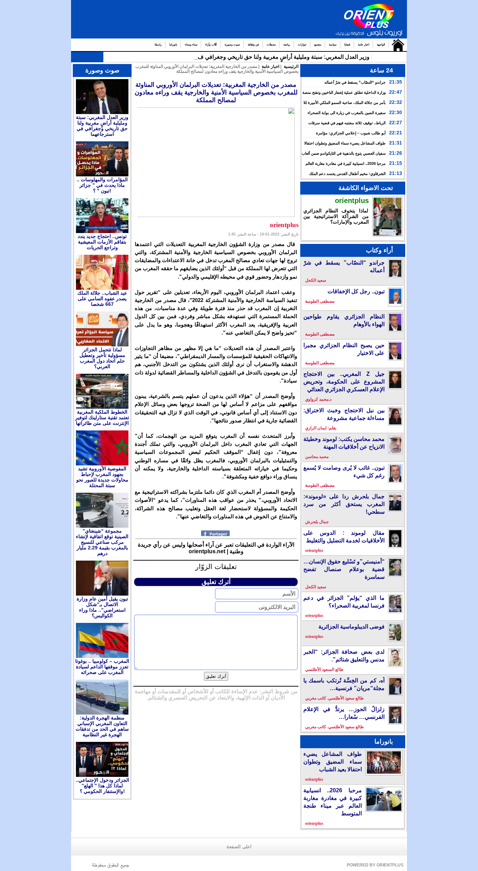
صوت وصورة (232, 44)
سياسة (333, 44)
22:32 (395, 102)
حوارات (302, 44)
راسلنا (158, 44)
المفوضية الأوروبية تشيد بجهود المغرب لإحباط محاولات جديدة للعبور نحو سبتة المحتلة (102, 477)
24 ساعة (381, 70)
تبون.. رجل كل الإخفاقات (356, 291)
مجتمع (317, 44)
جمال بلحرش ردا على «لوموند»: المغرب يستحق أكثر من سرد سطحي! (344, 504)
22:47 (395, 92)
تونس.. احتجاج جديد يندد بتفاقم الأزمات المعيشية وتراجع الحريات (102, 241)
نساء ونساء (191, 44)
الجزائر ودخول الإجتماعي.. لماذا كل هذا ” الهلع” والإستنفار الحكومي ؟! (102, 785)
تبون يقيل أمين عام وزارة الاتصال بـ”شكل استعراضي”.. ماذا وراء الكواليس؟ (102, 607)
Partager (216, 533)
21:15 (395, 163)
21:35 (395, 82)
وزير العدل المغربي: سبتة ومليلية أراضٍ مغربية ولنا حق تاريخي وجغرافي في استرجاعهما (269, 57)
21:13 (395, 173)
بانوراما (173, 44)
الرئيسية (396, 44)
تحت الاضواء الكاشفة (365, 187)
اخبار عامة (363, 44)
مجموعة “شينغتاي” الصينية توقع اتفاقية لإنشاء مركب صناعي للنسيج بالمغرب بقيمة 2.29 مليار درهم (102, 542)
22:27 (395, 122)
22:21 (395, 132)
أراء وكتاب (379, 250)
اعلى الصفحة (239, 846)
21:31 (395, 143)
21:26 (395, 153)
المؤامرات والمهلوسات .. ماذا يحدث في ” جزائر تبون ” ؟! (102, 185)
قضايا (347, 44)
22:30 (395, 112)
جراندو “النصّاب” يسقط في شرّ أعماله (355, 82)
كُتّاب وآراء (211, 44)
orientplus (352, 200)
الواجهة (381, 44)
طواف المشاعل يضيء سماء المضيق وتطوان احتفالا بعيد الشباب (332, 761)
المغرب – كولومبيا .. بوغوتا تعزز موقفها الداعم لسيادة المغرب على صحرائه (102, 666)
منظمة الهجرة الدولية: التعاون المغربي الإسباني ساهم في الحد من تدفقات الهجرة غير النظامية (102, 726)
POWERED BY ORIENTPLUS (375, 865)
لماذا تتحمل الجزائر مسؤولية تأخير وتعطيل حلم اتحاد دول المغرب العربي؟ (102, 358)
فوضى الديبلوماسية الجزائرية (351, 627)
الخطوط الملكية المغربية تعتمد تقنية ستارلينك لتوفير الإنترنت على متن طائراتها (102, 417)
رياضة (286, 44)
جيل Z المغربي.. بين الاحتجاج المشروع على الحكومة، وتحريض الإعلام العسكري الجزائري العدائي (344, 381)
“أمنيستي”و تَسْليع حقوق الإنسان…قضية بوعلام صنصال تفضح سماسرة (344, 569)
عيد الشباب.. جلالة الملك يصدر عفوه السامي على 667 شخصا (102, 298)
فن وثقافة (253, 44)
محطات (271, 44)
